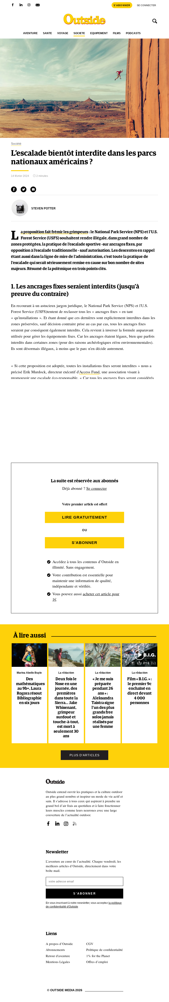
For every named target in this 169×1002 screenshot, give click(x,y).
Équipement (99, 33)
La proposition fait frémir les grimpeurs (54, 232)
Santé (47, 33)
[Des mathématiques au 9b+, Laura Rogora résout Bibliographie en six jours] (29, 655)
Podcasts (133, 33)
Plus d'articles (84, 755)
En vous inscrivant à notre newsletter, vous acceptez (84, 904)
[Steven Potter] (20, 215)
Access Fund (89, 371)
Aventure (30, 33)
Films (117, 33)
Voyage (62, 33)
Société (79, 33)
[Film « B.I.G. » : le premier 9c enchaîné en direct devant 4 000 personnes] (139, 655)
